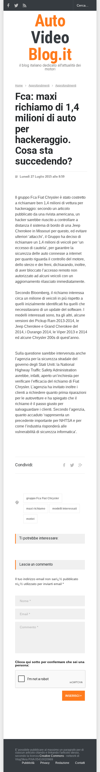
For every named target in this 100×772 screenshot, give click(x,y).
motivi (30, 519)
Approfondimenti (39, 85)
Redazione (62, 763)
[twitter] (16, 5)
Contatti (80, 763)
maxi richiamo (35, 508)
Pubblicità (28, 763)
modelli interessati (64, 508)
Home (19, 85)
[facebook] (8, 5)
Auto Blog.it (50, 37)
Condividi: (24, 465)
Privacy (45, 763)
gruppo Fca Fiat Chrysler (42, 498)
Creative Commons (52, 756)
